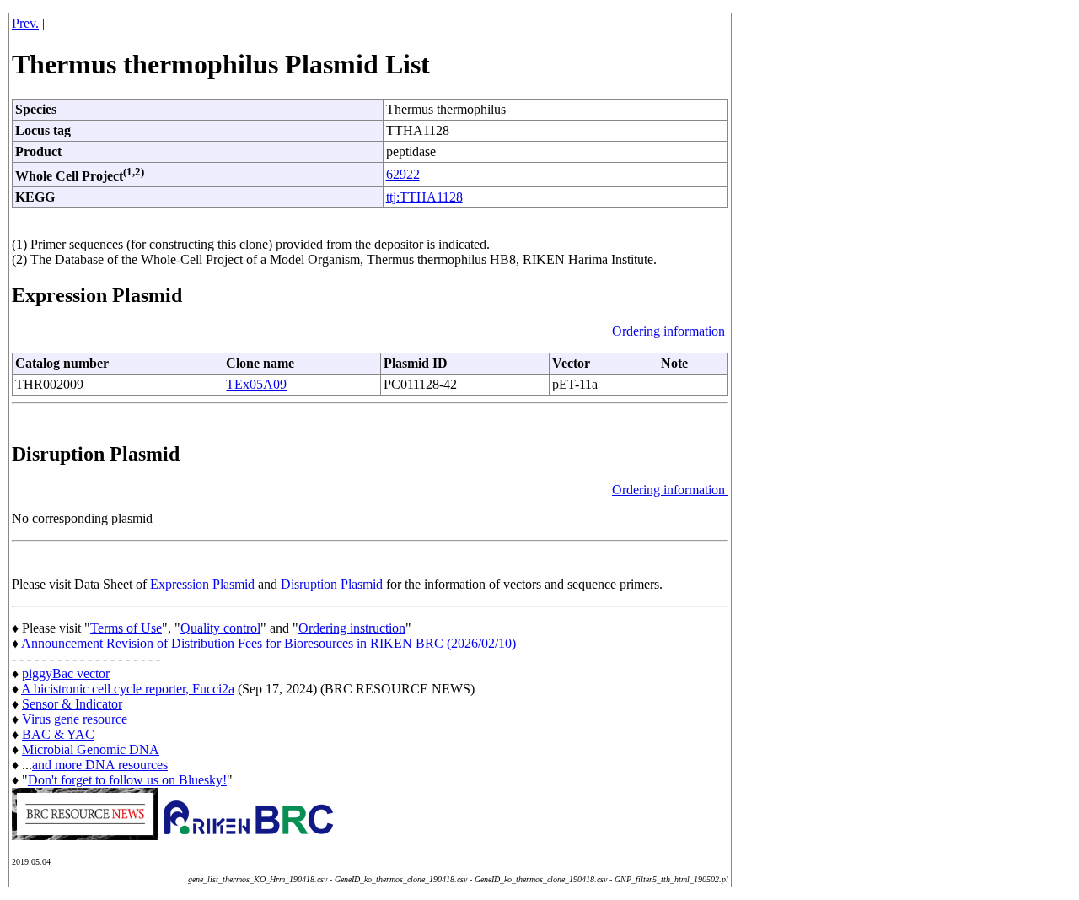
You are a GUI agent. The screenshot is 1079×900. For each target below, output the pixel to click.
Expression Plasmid (202, 584)
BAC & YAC (58, 734)
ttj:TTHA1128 (424, 197)
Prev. (25, 23)
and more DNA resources (100, 764)
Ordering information (670, 331)
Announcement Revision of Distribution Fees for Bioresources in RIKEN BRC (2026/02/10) (268, 643)
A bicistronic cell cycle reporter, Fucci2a (127, 689)
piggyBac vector (66, 673)
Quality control (220, 628)
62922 (403, 174)
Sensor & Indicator (72, 704)
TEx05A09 (256, 384)
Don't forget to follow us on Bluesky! (127, 780)
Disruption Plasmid (332, 584)
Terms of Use (126, 628)
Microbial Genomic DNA (90, 749)
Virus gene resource (74, 719)
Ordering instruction (351, 628)
